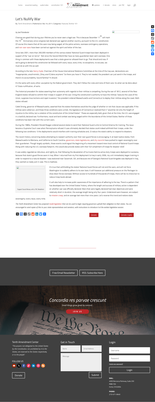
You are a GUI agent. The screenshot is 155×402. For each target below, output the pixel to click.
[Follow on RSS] (43, 366)
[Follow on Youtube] (14, 366)
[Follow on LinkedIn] (33, 366)
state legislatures (82, 140)
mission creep (57, 195)
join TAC (121, 5)
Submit (95, 375)
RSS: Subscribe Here (92, 273)
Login (129, 370)
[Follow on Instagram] (38, 366)
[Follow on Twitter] (19, 366)
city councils (99, 140)
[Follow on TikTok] (29, 366)
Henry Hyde (38, 71)
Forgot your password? (116, 364)
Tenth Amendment (25, 23)
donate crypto (126, 215)
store (114, 5)
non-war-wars (25, 47)
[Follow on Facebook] (24, 366)
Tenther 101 (73, 23)
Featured (65, 23)
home (20, 5)
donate (94, 215)
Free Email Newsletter (63, 273)
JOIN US (77, 311)
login (129, 5)
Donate (18, 375)
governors (70, 140)
